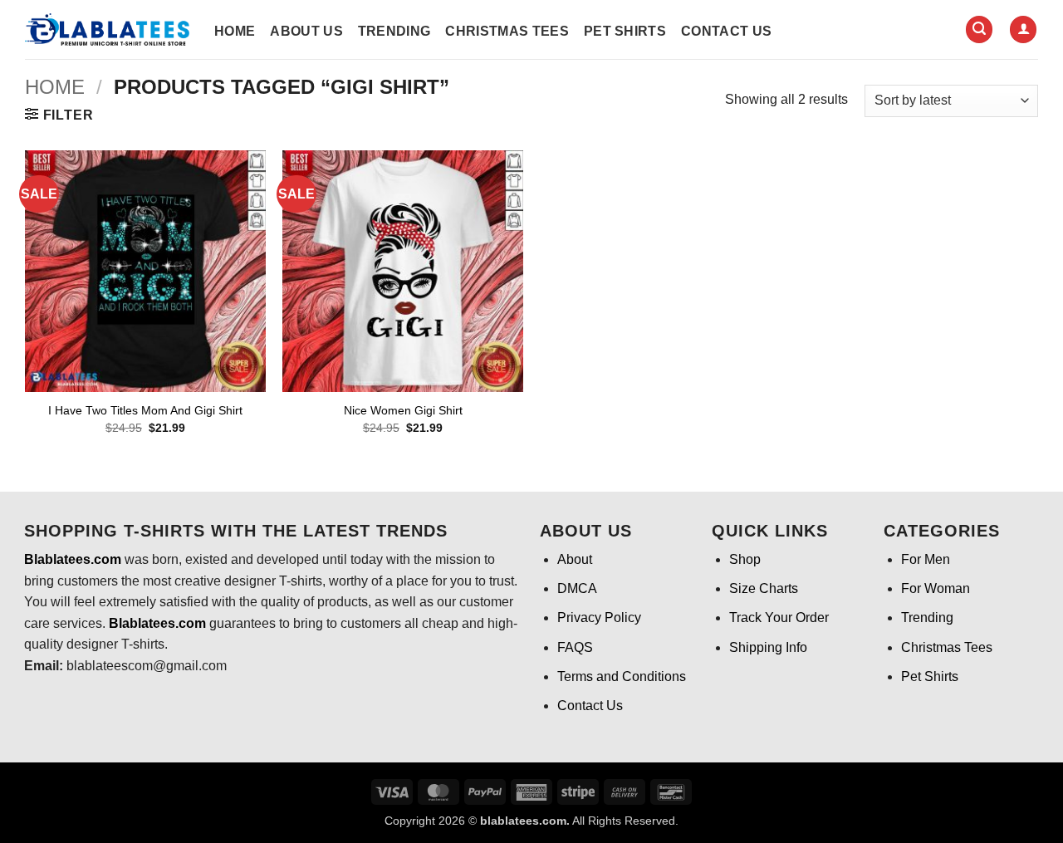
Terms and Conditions (621, 676)
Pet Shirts (625, 31)
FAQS (575, 647)
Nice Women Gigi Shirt (403, 410)
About (574, 559)
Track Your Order (779, 617)
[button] (979, 29)
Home (234, 31)
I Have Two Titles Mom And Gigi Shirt (145, 410)
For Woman (935, 588)
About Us (306, 31)
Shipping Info (768, 647)
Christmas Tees (506, 31)
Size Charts (763, 588)
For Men (925, 559)
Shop (745, 559)
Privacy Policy (599, 617)
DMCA (577, 588)
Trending (394, 31)
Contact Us (726, 31)
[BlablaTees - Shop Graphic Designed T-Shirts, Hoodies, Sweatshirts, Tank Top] (107, 29)
